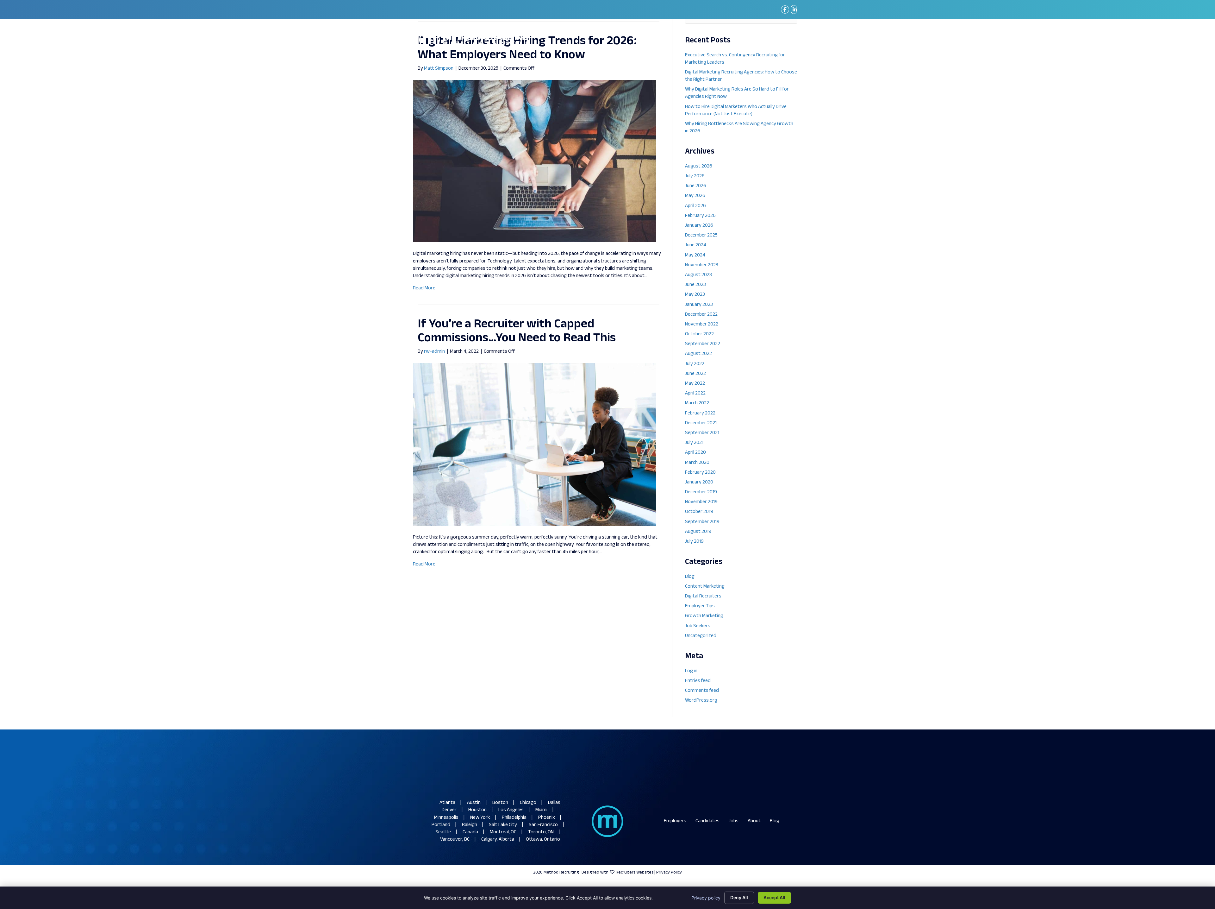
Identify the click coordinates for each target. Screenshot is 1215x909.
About (754, 821)
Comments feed (702, 691)
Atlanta (447, 803)
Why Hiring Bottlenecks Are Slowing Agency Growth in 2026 (739, 127)
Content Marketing (705, 586)
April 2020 (695, 453)
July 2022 (694, 364)
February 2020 (700, 473)
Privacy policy (705, 897)
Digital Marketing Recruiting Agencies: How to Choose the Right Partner (741, 76)
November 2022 (701, 324)
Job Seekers (697, 626)
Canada (470, 832)
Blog (690, 577)
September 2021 (702, 433)
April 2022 (695, 393)
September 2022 (702, 344)
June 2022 (695, 374)
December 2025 (701, 235)
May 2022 (695, 384)
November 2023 (701, 265)
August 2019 (698, 532)
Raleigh (469, 825)
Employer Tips (700, 606)
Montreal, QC (503, 832)
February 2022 (700, 413)
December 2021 (701, 423)
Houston (477, 810)
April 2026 (695, 206)
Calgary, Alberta (497, 839)
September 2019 (702, 522)
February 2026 (700, 216)
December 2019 (701, 492)
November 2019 (701, 502)
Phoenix (546, 818)
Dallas (554, 803)
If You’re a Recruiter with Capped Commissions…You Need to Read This (517, 331)
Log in (691, 671)
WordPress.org (701, 700)
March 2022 (697, 403)
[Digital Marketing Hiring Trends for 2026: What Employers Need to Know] (534, 161)
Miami (541, 810)
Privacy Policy (669, 872)
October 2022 (699, 334)
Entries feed (698, 681)
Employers (675, 821)
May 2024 (695, 255)
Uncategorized (700, 636)
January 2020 (699, 482)
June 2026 (695, 186)
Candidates (707, 821)
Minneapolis (446, 818)
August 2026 (698, 166)
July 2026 (695, 176)
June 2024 (695, 245)
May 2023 (695, 295)
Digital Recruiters (703, 596)
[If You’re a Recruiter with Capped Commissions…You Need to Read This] (534, 445)
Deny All (739, 897)
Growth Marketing (704, 616)
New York (480, 818)
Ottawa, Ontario (543, 839)
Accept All (774, 897)
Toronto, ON (541, 832)
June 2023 (695, 285)
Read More (424, 288)
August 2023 (698, 275)
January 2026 (699, 226)
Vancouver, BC (455, 839)
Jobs (733, 821)
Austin (474, 803)
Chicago (528, 803)
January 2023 (699, 305)
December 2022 (701, 315)
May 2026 (695, 196)
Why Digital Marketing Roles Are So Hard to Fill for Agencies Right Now (737, 93)
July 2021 (694, 443)
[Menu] (787, 40)
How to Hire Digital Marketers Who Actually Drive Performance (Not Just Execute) (736, 110)
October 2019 (699, 512)
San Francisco (543, 825)
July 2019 (694, 542)
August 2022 (698, 354)
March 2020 (697, 463)
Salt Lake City (503, 825)
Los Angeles (511, 810)
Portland (441, 825)
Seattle (443, 832)
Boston (500, 803)
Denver (449, 810)
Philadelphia (514, 818)
